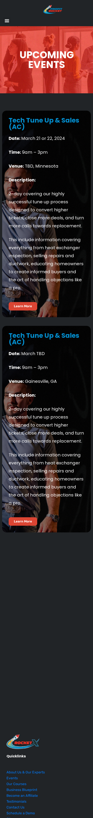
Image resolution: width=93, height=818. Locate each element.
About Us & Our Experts (25, 772)
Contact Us (15, 807)
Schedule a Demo (20, 813)
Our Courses (16, 784)
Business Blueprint (21, 790)
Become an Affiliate (22, 796)
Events (12, 778)
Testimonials (16, 801)
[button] (6, 20)
